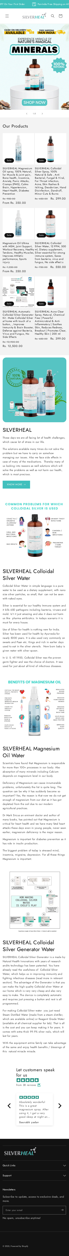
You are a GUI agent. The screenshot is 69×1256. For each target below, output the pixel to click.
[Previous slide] (27, 114)
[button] (7, 16)
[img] (36, 1080)
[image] (20, 1152)
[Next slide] (42, 114)
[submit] (59, 1210)
